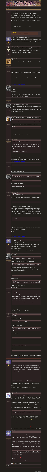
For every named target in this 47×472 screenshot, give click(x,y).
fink (8, 67)
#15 (11, 253)
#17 (11, 313)
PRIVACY (9, 0)
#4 (11, 58)
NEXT (8, 8)
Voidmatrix (8, 392)
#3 (11, 46)
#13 (11, 192)
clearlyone (8, 58)
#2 (11, 36)
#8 (11, 103)
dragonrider (8, 36)
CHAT (6, 0)
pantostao (8, 116)
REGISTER (40, 0)
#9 (11, 116)
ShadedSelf (8, 85)
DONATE (11, 0)
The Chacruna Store (14, 32)
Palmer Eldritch (8, 46)
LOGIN (37, 0)
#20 (11, 430)
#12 (11, 174)
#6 (11, 85)
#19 (11, 392)
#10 (11, 139)
